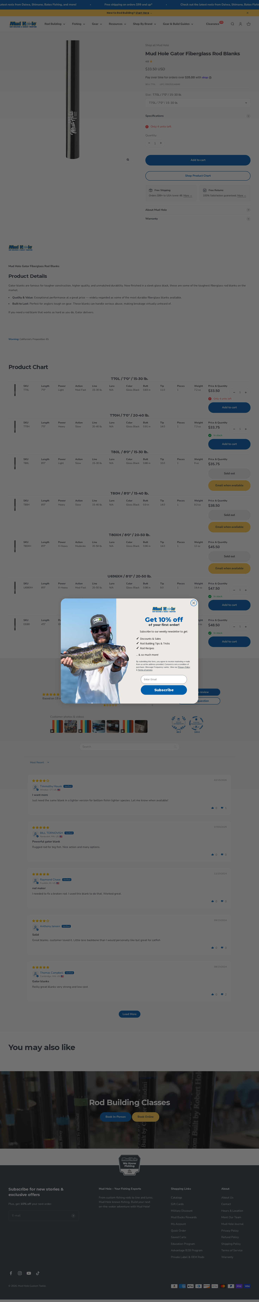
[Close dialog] (194, 603)
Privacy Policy (184, 667)
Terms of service (145, 670)
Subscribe (164, 690)
